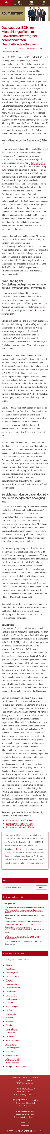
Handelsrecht (11, 995)
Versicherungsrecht (13, 1040)
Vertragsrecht (11, 1044)
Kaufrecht (10, 1010)
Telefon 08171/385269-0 (25, 1089)
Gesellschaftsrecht (13, 988)
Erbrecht (9, 980)
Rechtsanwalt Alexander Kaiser (20, 827)
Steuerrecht (10, 1033)
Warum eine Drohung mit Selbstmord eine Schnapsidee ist (22, 937)
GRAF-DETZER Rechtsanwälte (30, 1131)
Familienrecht (11, 984)
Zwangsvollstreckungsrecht (16, 1067)
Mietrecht (14, 51)
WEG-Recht (10, 1052)
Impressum (25, 1123)
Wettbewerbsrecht (13, 1059)
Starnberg (20, 848)
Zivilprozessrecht (12, 1063)
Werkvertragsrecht (13, 1055)
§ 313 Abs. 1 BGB (36, 310)
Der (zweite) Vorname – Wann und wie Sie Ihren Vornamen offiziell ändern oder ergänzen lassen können (24, 910)
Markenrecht (11, 1014)
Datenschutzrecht (12, 976)
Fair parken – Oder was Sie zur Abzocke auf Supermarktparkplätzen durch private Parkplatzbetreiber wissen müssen (23, 924)
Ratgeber (9, 1025)
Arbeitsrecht (10, 969)
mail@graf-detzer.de (28, 1095)
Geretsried (9, 848)
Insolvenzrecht (11, 999)
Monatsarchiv (23, 960)
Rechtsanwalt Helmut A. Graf (19, 823)
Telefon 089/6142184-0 (25, 1111)
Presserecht (10, 1021)
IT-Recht (9, 1003)
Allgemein (10, 965)
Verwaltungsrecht (12, 1048)
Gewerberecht (11, 991)
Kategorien (10, 960)
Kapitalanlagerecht (13, 1006)
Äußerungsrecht (12, 973)
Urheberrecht (11, 1036)
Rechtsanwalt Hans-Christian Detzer (22, 820)
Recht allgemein (12, 1029)
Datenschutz (25, 1126)
